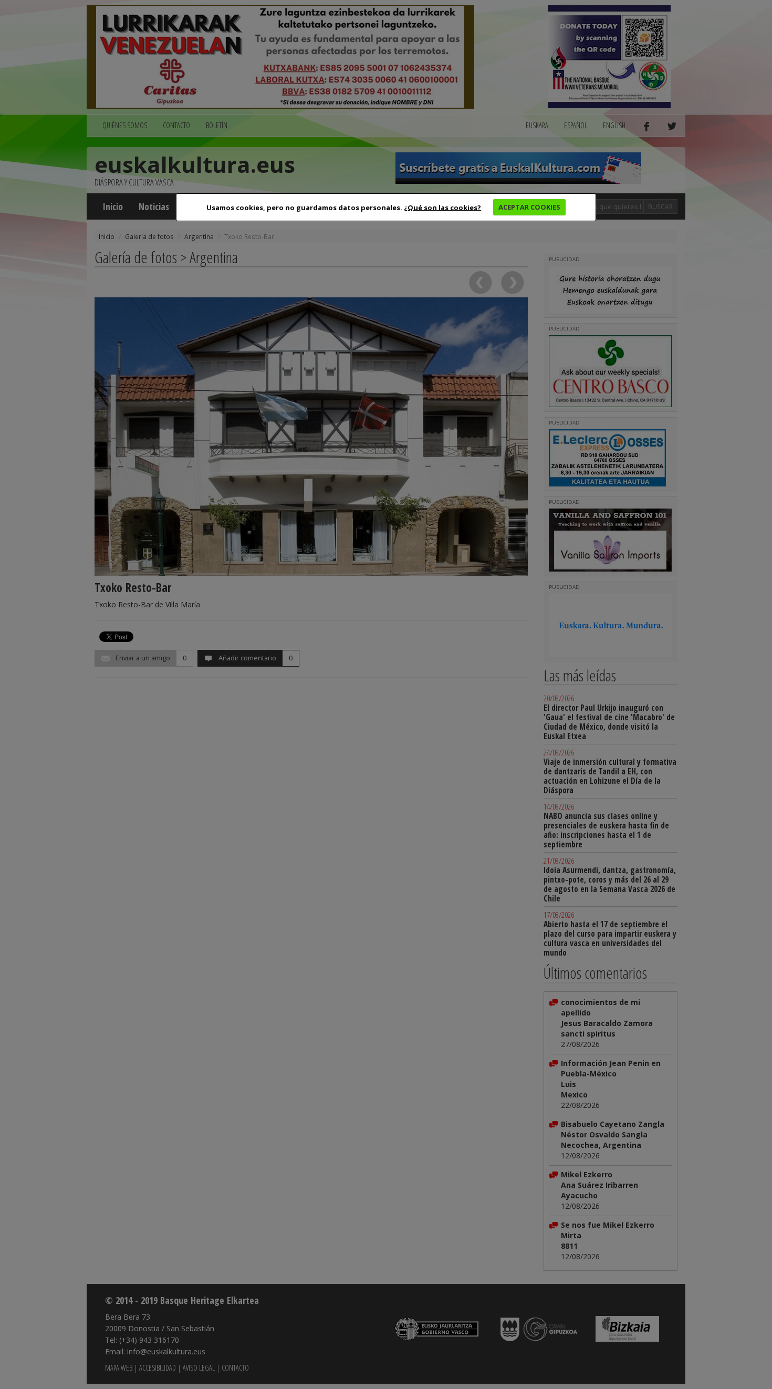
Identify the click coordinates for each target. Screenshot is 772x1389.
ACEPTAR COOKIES (529, 207)
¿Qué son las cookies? (442, 207)
